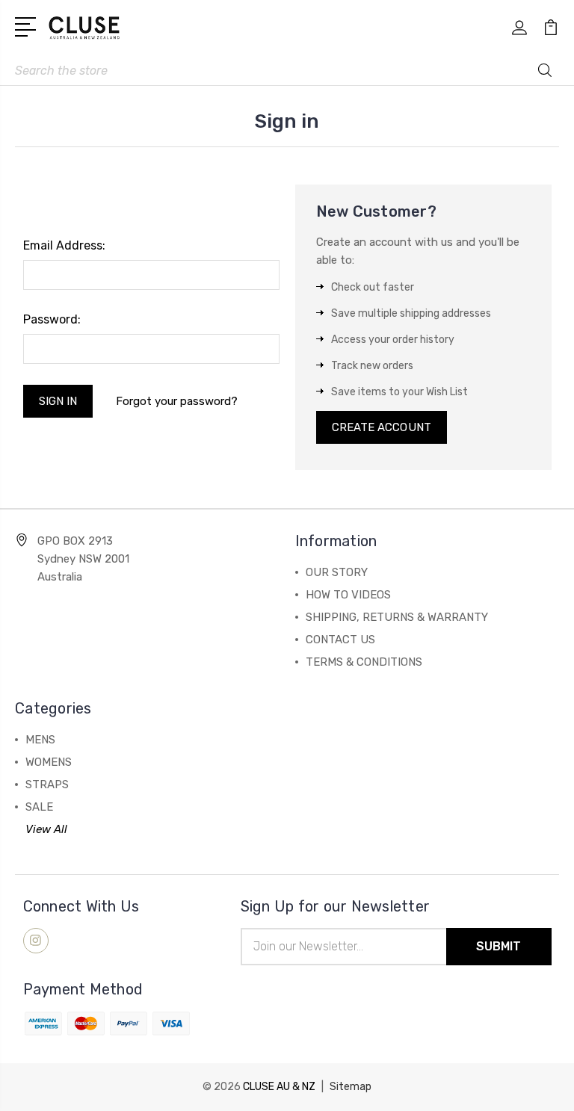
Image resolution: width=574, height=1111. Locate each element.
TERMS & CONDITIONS (364, 662)
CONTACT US (340, 639)
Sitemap (350, 1086)
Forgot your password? (177, 401)
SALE (39, 807)
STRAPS (47, 784)
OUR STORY (337, 572)
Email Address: (64, 245)
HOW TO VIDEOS (348, 594)
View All (46, 829)
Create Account (381, 427)
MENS (40, 739)
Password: (52, 319)
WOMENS (48, 762)
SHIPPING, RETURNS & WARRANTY (397, 617)
